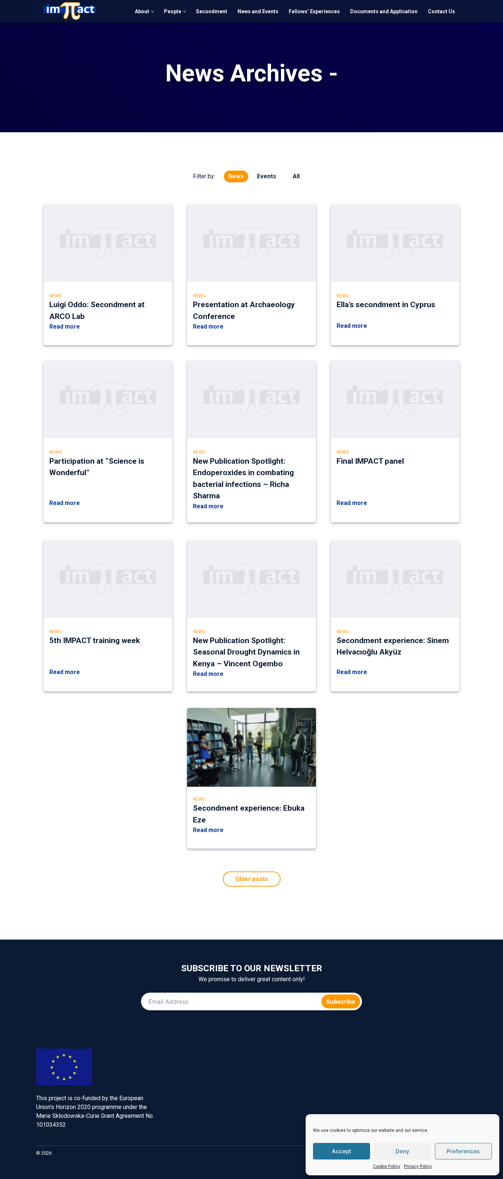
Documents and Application (384, 11)
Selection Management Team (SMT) (459, 1083)
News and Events (258, 11)
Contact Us (441, 11)
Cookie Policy (386, 1166)
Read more (64, 326)
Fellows (345, 1102)
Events (266, 176)
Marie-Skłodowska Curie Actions (413, 1083)
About (142, 11)
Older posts (251, 879)
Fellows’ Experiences (314, 11)
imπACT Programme (322, 1083)
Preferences (463, 1151)
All (296, 176)
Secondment (211, 11)
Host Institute (390, 1083)
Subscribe (340, 1001)
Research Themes (367, 1083)
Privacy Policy (418, 1166)
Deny (402, 1151)
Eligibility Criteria (345, 1083)
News (236, 176)
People (172, 11)
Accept (341, 1151)
